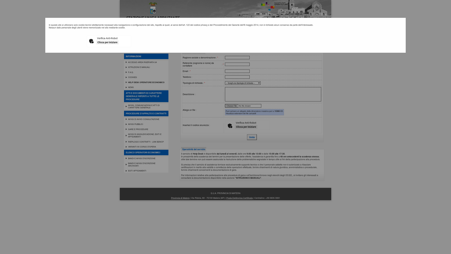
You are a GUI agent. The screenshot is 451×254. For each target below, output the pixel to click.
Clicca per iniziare (107, 42)
